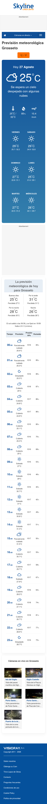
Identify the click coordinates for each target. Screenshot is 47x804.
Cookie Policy (9, 793)
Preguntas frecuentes (12, 782)
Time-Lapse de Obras (12, 771)
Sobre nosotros (10, 761)
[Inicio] (5, 35)
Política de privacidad (12, 798)
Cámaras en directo (22, 35)
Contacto (7, 777)
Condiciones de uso (11, 787)
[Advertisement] (23, 23)
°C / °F (23, 55)
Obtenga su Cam (10, 766)
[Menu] (40, 35)
